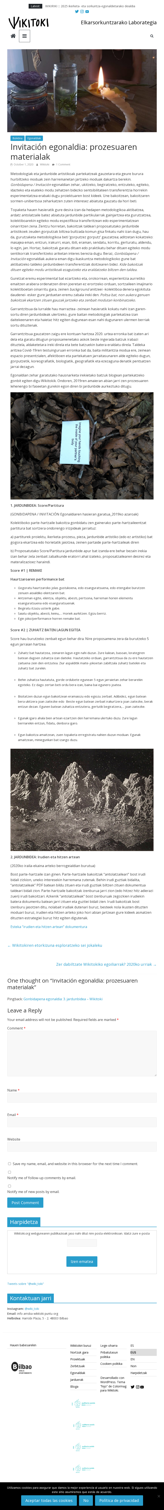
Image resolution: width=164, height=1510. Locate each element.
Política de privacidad (119, 1500)
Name (13, 1090)
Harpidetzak (138, 1373)
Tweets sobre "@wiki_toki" (25, 1284)
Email (13, 1114)
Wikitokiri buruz (80, 1346)
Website (13, 1139)
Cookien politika (111, 1364)
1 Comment (63, 164)
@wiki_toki (32, 1309)
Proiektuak (77, 1359)
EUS (133, 1352)
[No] (159, 1496)
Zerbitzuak (77, 1366)
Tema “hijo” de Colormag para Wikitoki (113, 1386)
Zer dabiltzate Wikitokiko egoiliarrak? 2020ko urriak (106, 964)
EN (132, 1359)
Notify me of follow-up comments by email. (41, 1178)
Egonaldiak (34, 138)
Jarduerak (76, 1380)
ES (132, 1346)
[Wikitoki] (13, 36)
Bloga (74, 1386)
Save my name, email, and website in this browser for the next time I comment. (75, 1163)
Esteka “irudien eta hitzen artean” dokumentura (48, 926)
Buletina (17, 138)
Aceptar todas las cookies (49, 1500)
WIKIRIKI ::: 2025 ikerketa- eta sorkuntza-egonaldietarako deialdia (90, 6)
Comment (16, 1028)
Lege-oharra (108, 1346)
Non (133, 1366)
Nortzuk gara (79, 1352)
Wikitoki (45, 164)
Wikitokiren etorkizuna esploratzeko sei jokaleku (54, 945)
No (86, 1500)
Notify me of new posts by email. (33, 1191)
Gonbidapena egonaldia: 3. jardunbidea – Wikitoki (62, 999)
